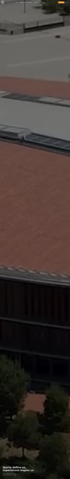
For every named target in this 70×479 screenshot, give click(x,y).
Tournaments (29, 2)
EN (67, 2)
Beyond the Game (37, 2)
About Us (44, 2)
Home (17, 2)
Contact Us (61, 2)
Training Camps (22, 2)
